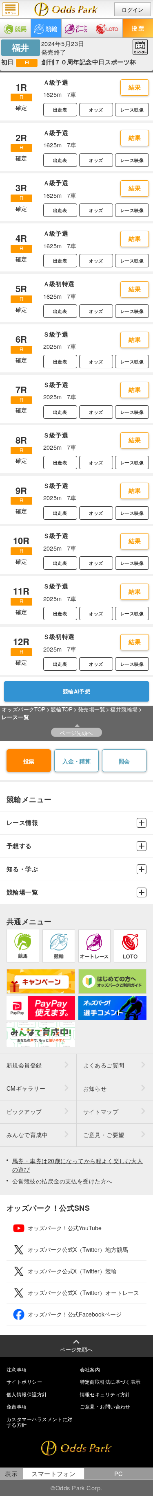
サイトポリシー (24, 1381)
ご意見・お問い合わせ (105, 1406)
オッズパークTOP (24, 709)
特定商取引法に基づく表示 (110, 1381)
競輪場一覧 (22, 892)
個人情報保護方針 (27, 1394)
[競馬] (15, 28)
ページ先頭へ (76, 733)
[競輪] (46, 28)
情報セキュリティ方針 (105, 1394)
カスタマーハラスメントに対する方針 (40, 1421)
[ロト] (107, 28)
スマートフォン (53, 1473)
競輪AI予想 (77, 691)
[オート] (77, 28)
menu (10, 9)
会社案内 (90, 1369)
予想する (19, 846)
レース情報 (22, 822)
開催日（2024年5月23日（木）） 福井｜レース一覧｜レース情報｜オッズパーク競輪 (66, 9)
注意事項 (17, 1369)
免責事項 (17, 1406)
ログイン (133, 9)
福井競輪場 (123, 709)
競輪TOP (62, 709)
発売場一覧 (91, 709)
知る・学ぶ (22, 869)
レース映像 (132, 110)
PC (118, 1473)
